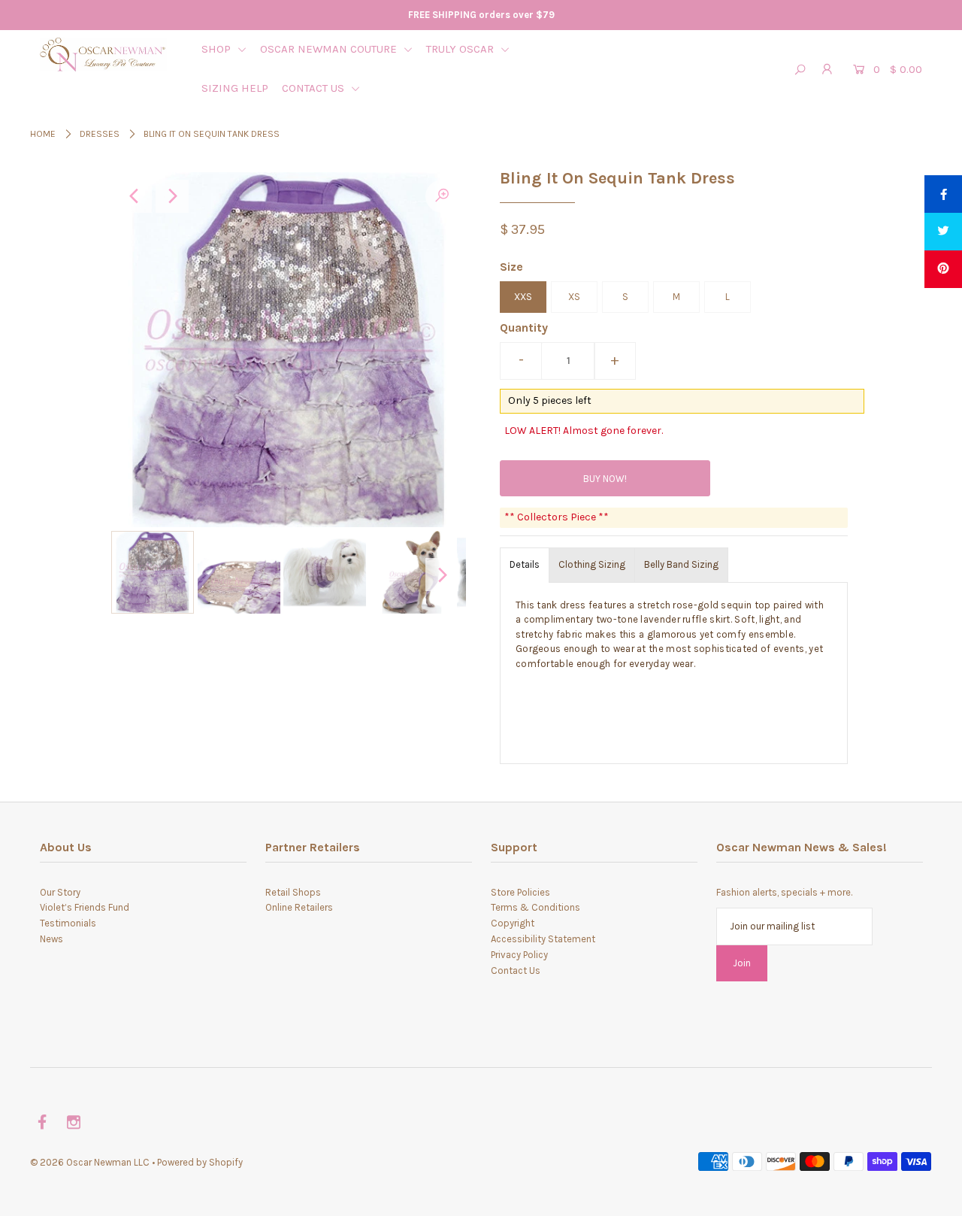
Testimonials (68, 923)
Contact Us (515, 970)
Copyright (512, 923)
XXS (523, 296)
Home (43, 134)
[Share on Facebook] (943, 194)
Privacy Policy (519, 954)
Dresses (99, 134)
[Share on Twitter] (943, 231)
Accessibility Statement (543, 939)
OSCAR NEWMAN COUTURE (330, 49)
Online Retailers (299, 907)
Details (525, 564)
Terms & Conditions (535, 907)
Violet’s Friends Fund (84, 907)
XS (574, 296)
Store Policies (520, 892)
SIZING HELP (234, 88)
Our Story (60, 892)
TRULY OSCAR (461, 49)
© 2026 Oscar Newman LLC (90, 1162)
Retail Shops (293, 892)
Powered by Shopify (200, 1162)
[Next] (172, 196)
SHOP (217, 49)
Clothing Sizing (591, 564)
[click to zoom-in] (441, 196)
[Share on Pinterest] (943, 269)
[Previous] (135, 196)
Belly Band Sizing (681, 564)
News (51, 939)
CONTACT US (314, 88)
